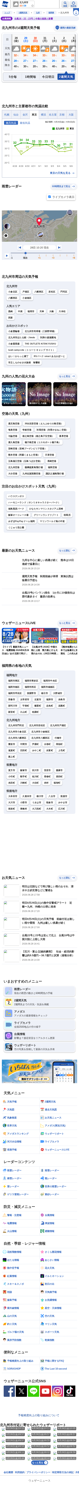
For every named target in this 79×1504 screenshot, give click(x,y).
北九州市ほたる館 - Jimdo (21, 337)
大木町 (49, 808)
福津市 (49, 699)
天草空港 (49, 455)
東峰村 (23, 808)
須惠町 (61, 705)
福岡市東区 (14, 680)
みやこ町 (36, 750)
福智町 (57, 783)
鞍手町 (23, 776)
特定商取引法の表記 (63, 1472)
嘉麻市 (59, 770)
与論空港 (12, 436)
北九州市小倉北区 (17, 731)
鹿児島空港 (14, 423)
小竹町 (11, 776)
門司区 (63, 291)
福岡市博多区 (31, 680)
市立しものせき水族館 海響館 (24, 362)
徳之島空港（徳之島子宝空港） (38, 436)
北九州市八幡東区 (17, 738)
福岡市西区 (30, 687)
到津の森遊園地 (48, 337)
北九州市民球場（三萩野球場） (40, 331)
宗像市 (11, 699)
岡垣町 (59, 744)
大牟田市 (12, 796)
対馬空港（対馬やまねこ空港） (52, 430)
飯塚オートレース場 (18, 515)
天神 (42, 311)
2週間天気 (23, 13)
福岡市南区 (14, 687)
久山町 (23, 712)
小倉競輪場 (14, 331)
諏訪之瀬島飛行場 (55, 473)
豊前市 (11, 744)
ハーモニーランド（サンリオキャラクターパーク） (34, 502)
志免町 (49, 705)
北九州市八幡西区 (40, 738)
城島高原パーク (16, 508)
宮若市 (47, 770)
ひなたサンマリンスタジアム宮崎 (46, 508)
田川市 (35, 770)
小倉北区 (12, 291)
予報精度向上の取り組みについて (38, 1415)
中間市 (23, 744)
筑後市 (63, 796)
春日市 (44, 693)
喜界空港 (63, 436)
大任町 (35, 783)
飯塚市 (23, 770)
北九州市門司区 (16, 725)
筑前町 (11, 808)
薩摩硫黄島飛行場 (34, 467)
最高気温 (11, 122)
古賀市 (37, 699)
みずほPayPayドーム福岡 (21, 521)
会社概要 (8, 1472)
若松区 (52, 291)
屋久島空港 (14, 442)
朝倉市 (49, 802)
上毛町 (61, 750)
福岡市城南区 (48, 687)
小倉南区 (26, 298)
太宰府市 (24, 699)
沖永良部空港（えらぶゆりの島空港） (44, 423)
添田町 (59, 776)
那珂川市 (12, 705)
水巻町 (47, 744)
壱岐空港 (26, 430)
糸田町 (11, 783)
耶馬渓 (67, 515)
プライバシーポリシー (38, 1472)
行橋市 (58, 738)
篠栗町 (37, 705)
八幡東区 (38, 291)
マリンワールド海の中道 (52, 521)
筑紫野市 (31, 693)
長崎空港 (51, 461)
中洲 (20, 311)
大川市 (11, 802)
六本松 (62, 311)
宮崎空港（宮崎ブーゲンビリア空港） (27, 448)
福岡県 (51, 13)
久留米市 (26, 796)
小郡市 (23, 802)
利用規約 (20, 1472)
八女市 (52, 796)
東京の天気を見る (60, 172)
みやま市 (62, 802)
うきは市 (36, 802)
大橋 (51, 311)
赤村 (46, 783)
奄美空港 (12, 430)
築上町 (11, 756)
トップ (7, 13)
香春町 (47, 776)
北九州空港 (14, 467)
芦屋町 (35, 744)
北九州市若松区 (37, 725)
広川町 (61, 808)
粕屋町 (35, 712)
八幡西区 (12, 298)
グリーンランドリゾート (46, 515)
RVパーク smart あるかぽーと (49, 356)
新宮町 (11, 712)
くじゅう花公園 (16, 527)
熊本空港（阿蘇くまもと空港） (24, 455)
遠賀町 (11, 750)
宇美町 (25, 705)
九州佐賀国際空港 (31, 473)
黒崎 (10, 311)
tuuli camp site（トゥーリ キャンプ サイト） (31, 350)
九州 (38, 13)
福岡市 (31, 311)
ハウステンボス (16, 496)
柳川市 (40, 796)
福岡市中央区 (50, 680)
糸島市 (61, 699)
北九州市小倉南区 (40, 731)
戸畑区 (25, 291)
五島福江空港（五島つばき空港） (25, 461)
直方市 (11, 770)
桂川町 (35, 776)
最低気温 (25, 122)
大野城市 (57, 693)
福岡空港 (52, 467)
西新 (10, 317)
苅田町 (23, 750)
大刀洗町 (36, 808)
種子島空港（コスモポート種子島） (43, 442)
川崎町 (23, 783)
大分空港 (12, 473)
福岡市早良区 (15, 693)
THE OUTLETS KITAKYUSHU (40, 343)
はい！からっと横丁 (18, 356)
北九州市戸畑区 (58, 725)
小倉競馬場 (14, 343)
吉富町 (49, 750)
